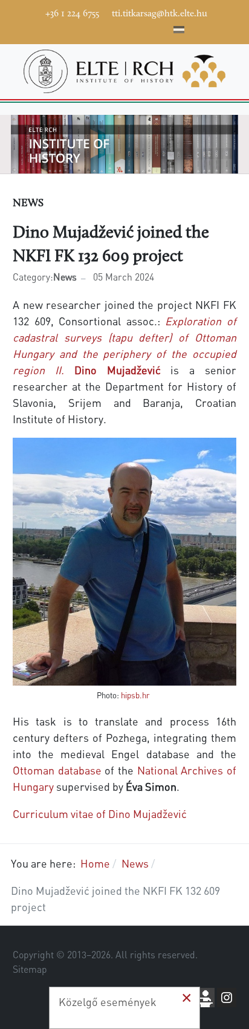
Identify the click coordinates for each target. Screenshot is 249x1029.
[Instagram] (125, 28)
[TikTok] (143, 28)
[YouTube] (107, 28)
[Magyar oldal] (178, 31)
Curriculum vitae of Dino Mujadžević (100, 813)
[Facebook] (71, 28)
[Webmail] (161, 28)
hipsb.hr (135, 695)
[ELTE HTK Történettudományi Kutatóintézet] (124, 70)
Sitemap (30, 969)
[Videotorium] (89, 28)
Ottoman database (57, 770)
